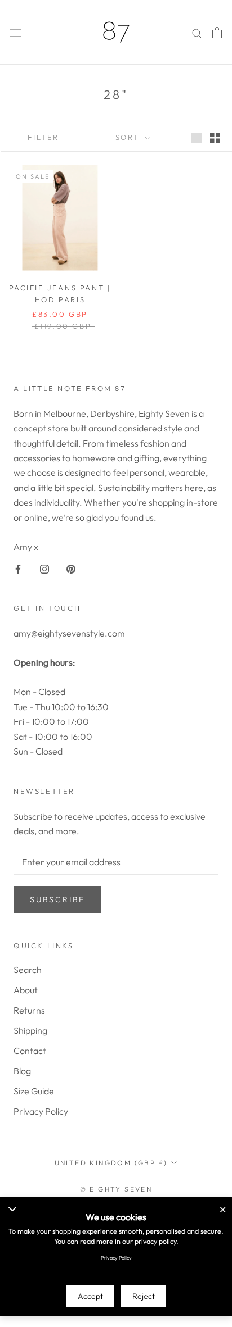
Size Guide (34, 1091)
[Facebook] (18, 568)
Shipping (30, 1030)
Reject (143, 1296)
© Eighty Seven (116, 1189)
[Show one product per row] (196, 136)
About (26, 990)
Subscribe (57, 899)
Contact (30, 1050)
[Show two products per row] (215, 136)
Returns (29, 1010)
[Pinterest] (70, 568)
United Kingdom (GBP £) (111, 1162)
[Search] (197, 32)
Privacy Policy (41, 1111)
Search (28, 969)
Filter (43, 137)
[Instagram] (44, 568)
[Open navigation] (15, 33)
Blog (22, 1070)
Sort (128, 137)
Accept (90, 1296)
